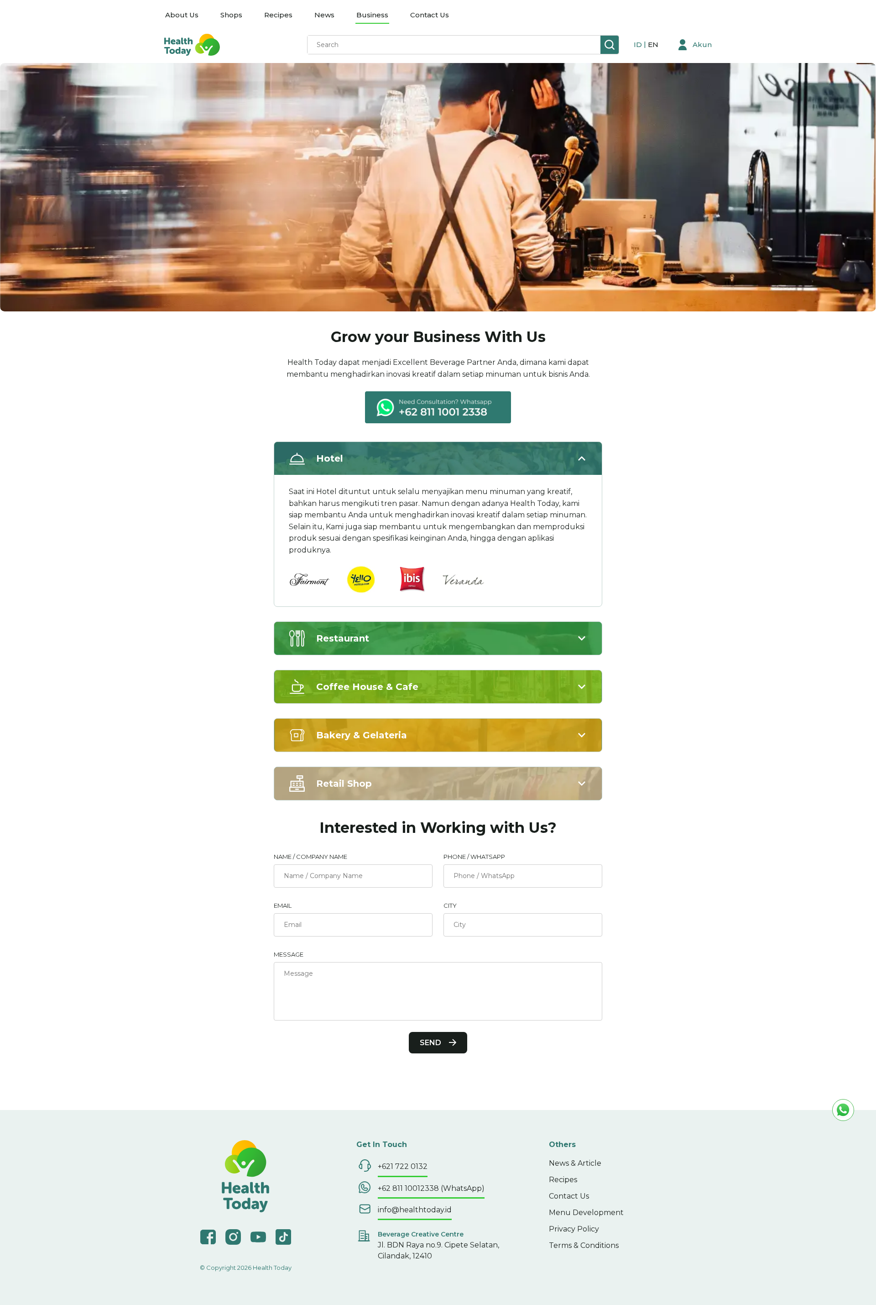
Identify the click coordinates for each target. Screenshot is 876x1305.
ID (639, 44)
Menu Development (586, 1212)
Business (372, 15)
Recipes (278, 15)
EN (653, 44)
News (324, 15)
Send (430, 1042)
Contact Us (429, 15)
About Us (181, 15)
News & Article (575, 1163)
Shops (231, 15)
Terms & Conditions (584, 1245)
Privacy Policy (574, 1229)
